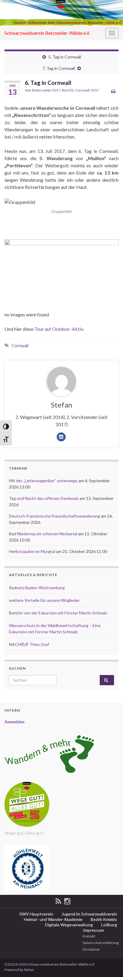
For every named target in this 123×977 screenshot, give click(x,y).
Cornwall (19, 345)
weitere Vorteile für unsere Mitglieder (44, 600)
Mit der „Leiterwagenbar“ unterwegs (43, 480)
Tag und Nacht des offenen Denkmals (44, 498)
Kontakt (88, 936)
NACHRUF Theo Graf (29, 644)
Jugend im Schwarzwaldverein (89, 913)
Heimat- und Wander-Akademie (52, 919)
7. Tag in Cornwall (58, 68)
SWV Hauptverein (36, 913)
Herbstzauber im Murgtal (32, 551)
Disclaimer (91, 949)
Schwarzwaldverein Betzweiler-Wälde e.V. (47, 33)
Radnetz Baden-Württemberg (37, 587)
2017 (56, 90)
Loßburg (108, 924)
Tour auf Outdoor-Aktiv (58, 329)
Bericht (68, 90)
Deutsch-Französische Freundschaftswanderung (54, 515)
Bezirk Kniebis (103, 919)
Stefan (37, 90)
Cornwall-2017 (87, 90)
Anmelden (14, 721)
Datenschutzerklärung (100, 942)
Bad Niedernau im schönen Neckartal (43, 533)
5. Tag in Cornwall (64, 56)
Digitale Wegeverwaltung (68, 924)
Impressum (93, 930)
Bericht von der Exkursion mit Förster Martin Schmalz (58, 612)
